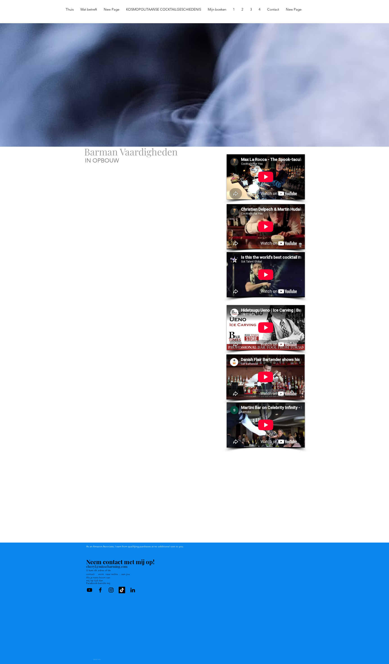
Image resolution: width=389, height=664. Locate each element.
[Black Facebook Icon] (100, 590)
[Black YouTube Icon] (89, 590)
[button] (234, 9)
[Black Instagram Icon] (111, 590)
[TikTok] (122, 590)
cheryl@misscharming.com (106, 566)
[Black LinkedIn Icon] (132, 590)
